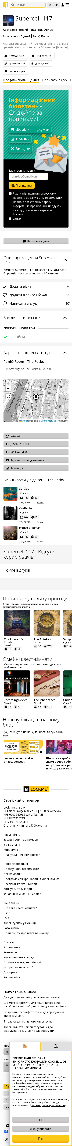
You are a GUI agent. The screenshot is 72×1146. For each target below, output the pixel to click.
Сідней (24, 493)
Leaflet (24, 420)
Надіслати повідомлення (26, 460)
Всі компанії (11, 845)
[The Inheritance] (47, 683)
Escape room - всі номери (20, 840)
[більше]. (62, 47)
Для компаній (12, 874)
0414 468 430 (18, 452)
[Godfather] (10, 513)
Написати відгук (54, 80)
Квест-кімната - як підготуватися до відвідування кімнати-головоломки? (28, 1029)
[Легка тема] (6, 1139)
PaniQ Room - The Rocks (23, 361)
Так (41, 1138)
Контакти (10, 952)
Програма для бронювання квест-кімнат (31, 879)
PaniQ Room (41, 36)
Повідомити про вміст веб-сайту (26, 933)
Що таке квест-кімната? (20, 908)
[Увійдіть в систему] (62, 5)
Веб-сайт (15, 436)
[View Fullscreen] (8, 396)
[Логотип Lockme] (5, 5)
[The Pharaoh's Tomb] (17, 623)
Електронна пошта (22, 170)
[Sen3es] (10, 494)
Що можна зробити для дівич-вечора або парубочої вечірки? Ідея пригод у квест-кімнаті (35, 1004)
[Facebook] (6, 1131)
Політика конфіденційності (22, 962)
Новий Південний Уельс (36, 30)
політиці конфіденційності (48, 1105)
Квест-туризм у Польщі (19, 923)
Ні (40, 1120)
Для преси (10, 972)
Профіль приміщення (21, 80)
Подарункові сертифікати (21, 869)
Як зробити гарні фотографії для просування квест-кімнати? (33, 1014)
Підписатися (24, 185)
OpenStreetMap (48, 420)
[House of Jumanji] (10, 533)
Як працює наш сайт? (18, 967)
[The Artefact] (47, 623)
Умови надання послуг (18, 957)
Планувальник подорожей (21, 855)
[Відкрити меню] (67, 4)
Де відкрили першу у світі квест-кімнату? (31, 997)
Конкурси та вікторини (19, 889)
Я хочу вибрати (40, 1129)
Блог (6, 913)
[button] (8, 383)
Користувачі (11, 850)
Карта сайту (11, 977)
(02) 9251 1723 (19, 444)
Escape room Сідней (16, 36)
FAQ (6, 918)
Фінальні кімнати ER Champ (22, 894)
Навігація (16, 468)
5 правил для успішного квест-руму (27, 1021)
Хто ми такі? (11, 947)
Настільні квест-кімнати (20, 884)
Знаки (40, 502)
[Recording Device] (17, 683)
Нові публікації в (31, 722)
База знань (11, 928)
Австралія (10, 30)
